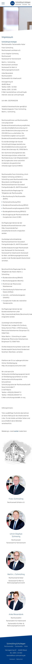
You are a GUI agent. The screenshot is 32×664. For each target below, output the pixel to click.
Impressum (12, 659)
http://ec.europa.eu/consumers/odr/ (14, 366)
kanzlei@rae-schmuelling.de (16, 656)
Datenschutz (19, 659)
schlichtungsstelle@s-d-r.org (15, 398)
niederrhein (18, 431)
